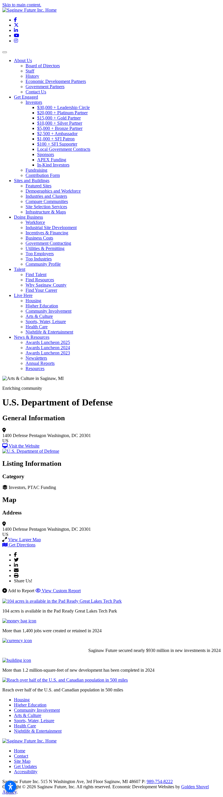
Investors (34, 102)
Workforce (35, 222)
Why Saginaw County (46, 284)
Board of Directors (43, 65)
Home (19, 750)
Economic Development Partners (56, 81)
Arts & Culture (39, 316)
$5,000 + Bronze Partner (59, 128)
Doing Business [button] (28, 217)
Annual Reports (40, 363)
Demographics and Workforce (53, 191)
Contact (21, 755)
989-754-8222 (160, 781)
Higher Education (42, 305)
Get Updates (25, 766)
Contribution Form (43, 175)
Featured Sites (38, 185)
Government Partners (45, 86)
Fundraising (36, 170)
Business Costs (39, 238)
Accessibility (25, 771)
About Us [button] (23, 60)
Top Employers (40, 253)
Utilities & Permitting (45, 248)
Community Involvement (48, 311)
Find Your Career (41, 290)
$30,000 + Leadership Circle (63, 107)
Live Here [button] (23, 295)
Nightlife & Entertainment (49, 331)
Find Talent (36, 274)
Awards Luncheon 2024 (48, 347)
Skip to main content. (21, 4)
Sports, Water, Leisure (46, 321)
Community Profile (43, 264)
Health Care (37, 326)
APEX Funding (51, 159)
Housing (33, 300)
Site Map (22, 761)
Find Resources (40, 279)
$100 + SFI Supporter (57, 144)
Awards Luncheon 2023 (48, 352)
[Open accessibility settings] (10, 786)
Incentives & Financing (47, 232)
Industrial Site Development (51, 227)
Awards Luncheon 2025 (48, 342)
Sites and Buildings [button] (31, 180)
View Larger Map (24, 539)
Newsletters (36, 358)
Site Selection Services (46, 206)
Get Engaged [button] (26, 97)
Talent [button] (19, 269)
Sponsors (45, 154)
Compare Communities (47, 201)
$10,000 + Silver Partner (59, 123)
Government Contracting (48, 243)
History (32, 76)
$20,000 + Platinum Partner (62, 112)
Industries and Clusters (46, 196)
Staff (30, 70)
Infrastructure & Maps (46, 211)
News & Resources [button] (31, 337)
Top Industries (39, 258)
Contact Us (36, 91)
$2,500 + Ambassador (57, 133)
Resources (35, 368)
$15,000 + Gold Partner (59, 117)
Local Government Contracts (63, 149)
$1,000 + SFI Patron (56, 138)
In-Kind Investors (53, 164)
